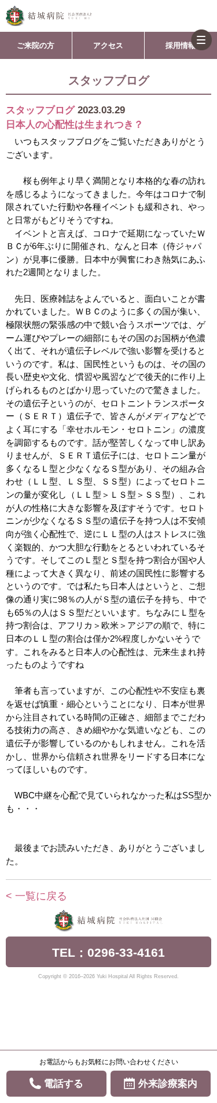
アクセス (108, 45)
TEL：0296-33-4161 (108, 952)
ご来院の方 (35, 45)
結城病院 (48, 16)
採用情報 (180, 45)
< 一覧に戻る (36, 896)
